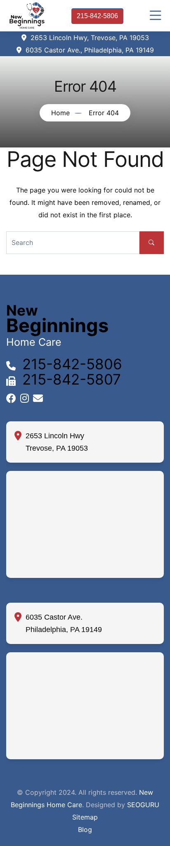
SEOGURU (143, 805)
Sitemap (85, 817)
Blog (85, 829)
